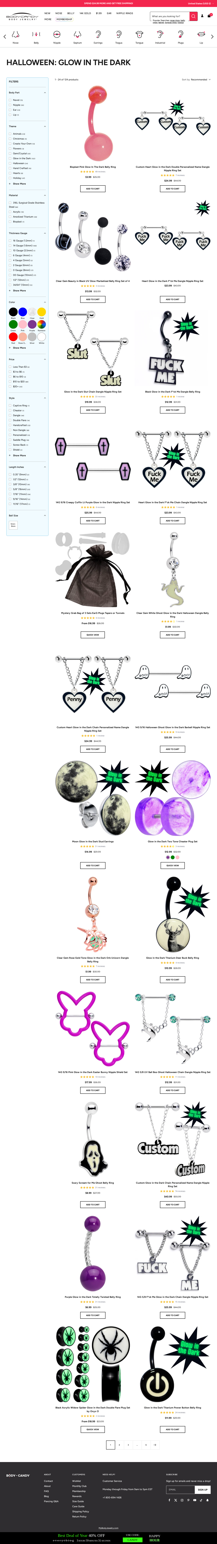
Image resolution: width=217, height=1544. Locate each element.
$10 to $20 (20, 381)
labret (161, 22)
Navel (18, 100)
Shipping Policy (80, 1511)
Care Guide (78, 1506)
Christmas (20, 138)
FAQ (46, 1491)
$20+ (17, 386)
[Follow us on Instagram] (182, 1500)
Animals (19, 133)
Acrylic (18, 211)
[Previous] (5, 36)
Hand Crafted (22, 168)
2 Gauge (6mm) (23, 265)
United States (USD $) (199, 3)
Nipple (18, 105)
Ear (16, 109)
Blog (46, 1496)
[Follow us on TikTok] (201, 1500)
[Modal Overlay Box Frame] (108, 1538)
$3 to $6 (18, 371)
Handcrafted (21, 425)
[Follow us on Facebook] (169, 1500)
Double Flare (21, 420)
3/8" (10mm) (21, 484)
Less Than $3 (21, 366)
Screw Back (20, 444)
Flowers (18, 148)
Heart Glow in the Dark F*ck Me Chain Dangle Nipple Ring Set (172, 502)
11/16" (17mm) (21, 503)
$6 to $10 (19, 376)
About (47, 1486)
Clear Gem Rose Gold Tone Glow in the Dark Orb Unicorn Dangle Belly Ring (93, 959)
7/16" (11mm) (22, 494)
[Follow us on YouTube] (195, 1500)
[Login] (202, 16)
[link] (16, 100)
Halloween (20, 163)
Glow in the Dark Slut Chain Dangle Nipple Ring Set (93, 391)
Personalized (21, 434)
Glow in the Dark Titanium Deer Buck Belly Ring (172, 957)
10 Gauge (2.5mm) (24, 250)
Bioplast (18, 221)
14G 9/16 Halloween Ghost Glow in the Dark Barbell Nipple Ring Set (172, 727)
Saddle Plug (21, 439)
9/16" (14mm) (21, 498)
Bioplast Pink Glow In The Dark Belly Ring (93, 167)
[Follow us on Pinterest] (188, 1500)
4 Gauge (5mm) (23, 260)
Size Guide (78, 1501)
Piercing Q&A (51, 1501)
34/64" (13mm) (22, 284)
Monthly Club (79, 1486)
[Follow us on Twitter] (176, 1500)
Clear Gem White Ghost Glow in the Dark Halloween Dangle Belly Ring (172, 615)
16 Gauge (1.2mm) (24, 240)
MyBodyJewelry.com (108, 1528)
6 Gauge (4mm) (22, 255)
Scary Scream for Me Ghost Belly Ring (93, 1182)
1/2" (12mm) (21, 280)
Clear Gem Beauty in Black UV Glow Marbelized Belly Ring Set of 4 (93, 281)
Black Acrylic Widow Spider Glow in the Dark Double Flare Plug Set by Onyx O (92, 1409)
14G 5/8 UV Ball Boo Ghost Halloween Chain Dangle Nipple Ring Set (172, 1072)
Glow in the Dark (24, 158)
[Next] (211, 36)
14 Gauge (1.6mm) (25, 245)
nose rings (175, 20)
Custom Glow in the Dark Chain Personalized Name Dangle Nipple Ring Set (172, 1184)
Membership (79, 1491)
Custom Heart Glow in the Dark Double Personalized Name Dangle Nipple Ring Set (173, 169)
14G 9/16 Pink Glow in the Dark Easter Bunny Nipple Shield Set (93, 1072)
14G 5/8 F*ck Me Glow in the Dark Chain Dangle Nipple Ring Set (172, 1297)
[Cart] (209, 16)
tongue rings (171, 22)
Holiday (19, 178)
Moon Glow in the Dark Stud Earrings (93, 841)
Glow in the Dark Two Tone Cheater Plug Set (172, 841)
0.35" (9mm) (21, 474)
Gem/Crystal (22, 153)
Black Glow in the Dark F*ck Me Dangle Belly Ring (172, 391)
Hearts (18, 173)
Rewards (76, 1496)
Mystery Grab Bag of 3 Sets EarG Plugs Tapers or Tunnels (92, 613)
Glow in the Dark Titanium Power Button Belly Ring (172, 1407)
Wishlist (76, 1481)
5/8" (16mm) (21, 489)
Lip (16, 114)
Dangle (18, 415)
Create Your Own (24, 143)
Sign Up (202, 1489)
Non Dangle (21, 430)
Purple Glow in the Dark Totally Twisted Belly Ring (93, 1297)
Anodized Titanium (25, 216)
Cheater (18, 410)
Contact (48, 1481)
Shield (17, 449)
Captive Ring (21, 405)
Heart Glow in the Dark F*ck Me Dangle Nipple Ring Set (172, 281)
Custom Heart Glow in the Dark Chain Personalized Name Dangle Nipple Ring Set (93, 729)
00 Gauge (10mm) (24, 275)
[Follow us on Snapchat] (207, 1500)
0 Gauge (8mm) (23, 270)
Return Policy (79, 1516)
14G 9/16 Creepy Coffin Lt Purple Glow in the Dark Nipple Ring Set (93, 502)
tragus (181, 22)
